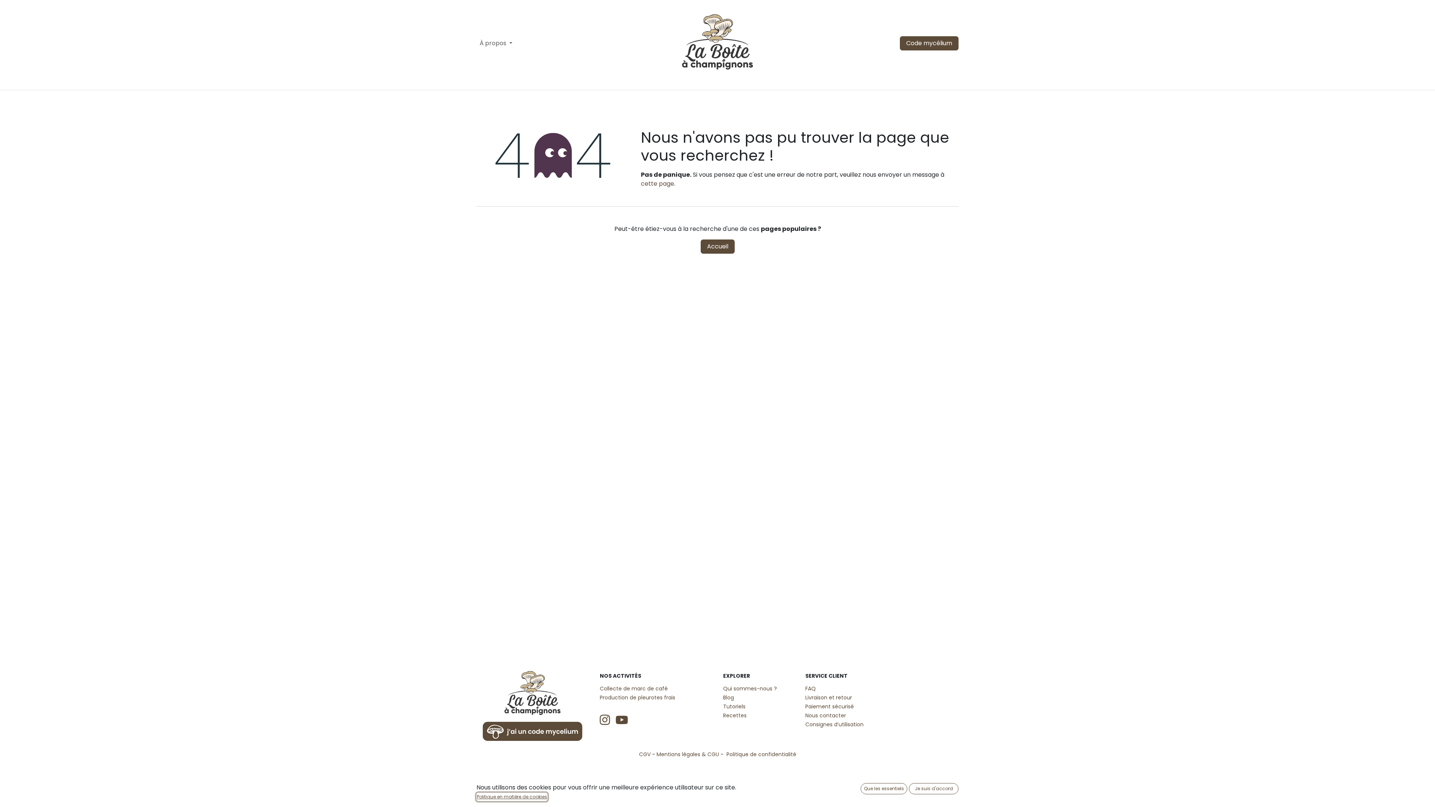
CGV (645, 754)
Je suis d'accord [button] (934, 788)
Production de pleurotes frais (637, 697)
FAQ (810, 688)
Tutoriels (734, 706)
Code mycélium (929, 43)
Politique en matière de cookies (512, 797)
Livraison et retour (828, 697)
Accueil (717, 246)
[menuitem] (495, 43)
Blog (728, 697)
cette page (657, 183)
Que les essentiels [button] (884, 788)
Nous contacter (825, 715)
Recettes (735, 715)
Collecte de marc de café (634, 688)
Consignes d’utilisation (834, 724)
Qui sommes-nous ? (750, 688)
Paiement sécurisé (829, 706)
